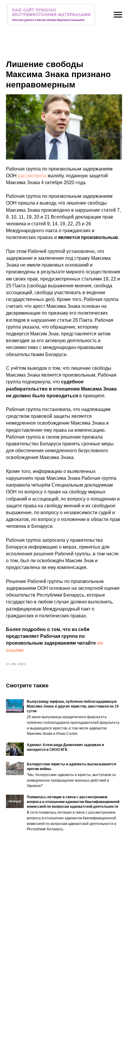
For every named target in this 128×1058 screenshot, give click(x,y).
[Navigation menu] (118, 15)
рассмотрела (33, 175)
